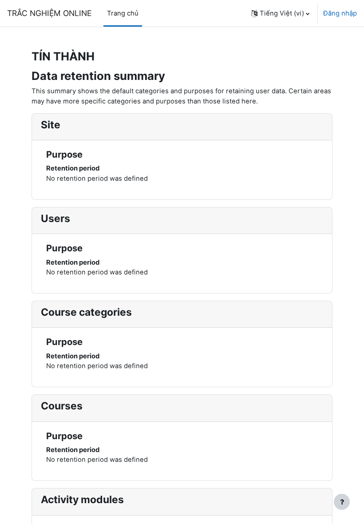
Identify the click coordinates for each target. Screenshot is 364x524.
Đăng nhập (340, 13)
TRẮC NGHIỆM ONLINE (49, 13)
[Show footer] (342, 502)
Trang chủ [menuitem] (122, 13)
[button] (280, 13)
